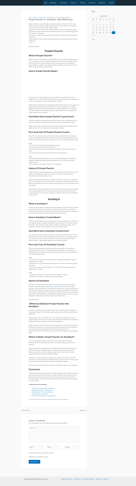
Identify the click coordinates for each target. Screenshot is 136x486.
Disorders (73, 2)
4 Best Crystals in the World (40, 394)
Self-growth (63, 2)
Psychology (53, 2)
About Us (111, 2)
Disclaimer (98, 479)
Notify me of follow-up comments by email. (42, 453)
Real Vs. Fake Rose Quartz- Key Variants (43, 388)
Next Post (83, 410)
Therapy (82, 2)
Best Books (102, 2)
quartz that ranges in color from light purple (54, 286)
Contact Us (106, 479)
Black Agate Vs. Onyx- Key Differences (43, 392)
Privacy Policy (77, 479)
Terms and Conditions (88, 479)
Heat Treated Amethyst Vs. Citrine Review (43, 396)
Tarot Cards (91, 2)
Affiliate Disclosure (66, 479)
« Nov (93, 39)
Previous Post (25, 410)
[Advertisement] (54, 85)
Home (45, 2)
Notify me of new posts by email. (39, 457)
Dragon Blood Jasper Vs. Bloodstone (42, 390)
